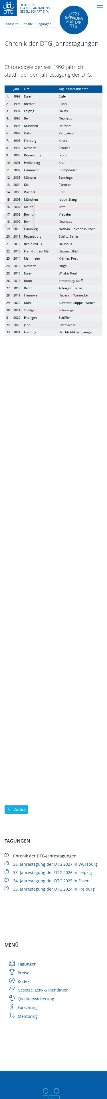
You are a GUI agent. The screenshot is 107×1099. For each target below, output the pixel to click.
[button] (99, 8)
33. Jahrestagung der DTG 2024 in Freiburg (54, 889)
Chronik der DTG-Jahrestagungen (44, 856)
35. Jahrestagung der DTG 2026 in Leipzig (52, 872)
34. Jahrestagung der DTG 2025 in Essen (51, 880)
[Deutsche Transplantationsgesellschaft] (8, 7)
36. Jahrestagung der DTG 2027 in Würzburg (55, 864)
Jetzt (73, 20)
